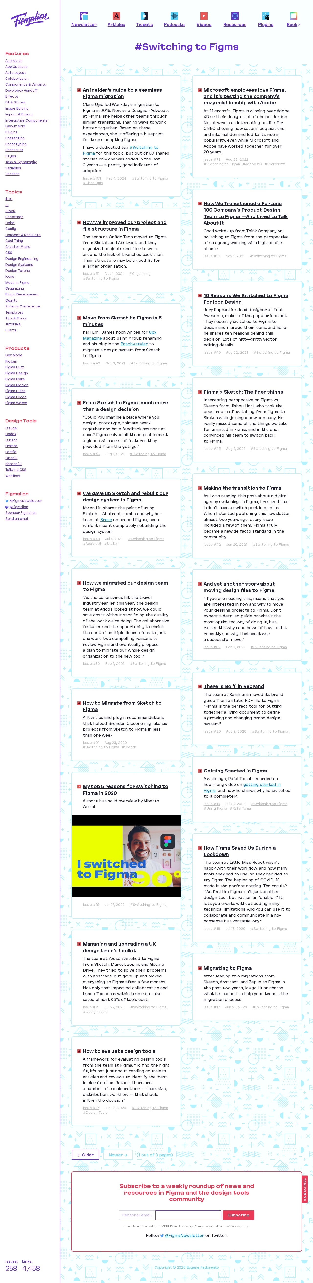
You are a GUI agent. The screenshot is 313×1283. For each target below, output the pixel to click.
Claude (11, 428)
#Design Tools (95, 1012)
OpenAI (11, 458)
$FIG (8, 199)
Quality (11, 300)
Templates (14, 312)
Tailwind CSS (15, 470)
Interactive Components (26, 120)
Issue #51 (91, 274)
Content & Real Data (23, 235)
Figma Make (15, 379)
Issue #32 (91, 664)
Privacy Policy (203, 1226)
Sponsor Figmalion (20, 513)
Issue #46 (212, 352)
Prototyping (16, 144)
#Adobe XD (252, 164)
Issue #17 (91, 1108)
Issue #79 (212, 159)
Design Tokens (17, 270)
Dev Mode (13, 355)
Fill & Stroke (15, 102)
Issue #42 (212, 544)
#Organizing (140, 274)
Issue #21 (91, 743)
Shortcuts (14, 150)
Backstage (14, 217)
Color (10, 223)
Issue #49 (91, 363)
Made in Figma (17, 282)
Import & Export (19, 114)
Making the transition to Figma (242, 488)
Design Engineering (21, 259)
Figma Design (16, 373)
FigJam (11, 361)
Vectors (12, 174)
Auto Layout (15, 73)
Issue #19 (91, 905)
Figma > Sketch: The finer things (243, 392)
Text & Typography (21, 162)
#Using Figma (215, 808)
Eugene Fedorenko (203, 1267)
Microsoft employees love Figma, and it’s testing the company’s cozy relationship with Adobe (245, 96)
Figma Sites (15, 391)
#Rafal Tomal (241, 808)
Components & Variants (25, 84)
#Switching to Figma (150, 178)
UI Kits (10, 330)
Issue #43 (91, 539)
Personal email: (137, 1215)
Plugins (11, 132)
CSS (8, 253)
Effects (11, 96)
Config (10, 229)
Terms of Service (229, 1226)
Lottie (10, 452)
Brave (106, 519)
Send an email (17, 519)
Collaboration (17, 78)
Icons (9, 276)
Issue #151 (92, 178)
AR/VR (10, 211)
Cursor (11, 440)
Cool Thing (14, 241)
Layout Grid (15, 126)
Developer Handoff (21, 90)
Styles (10, 156)
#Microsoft (274, 164)
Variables (13, 168)
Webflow (12, 476)
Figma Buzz (14, 367)
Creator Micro (17, 247)
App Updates (16, 66)
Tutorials (13, 324)
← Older (85, 1155)
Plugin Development (22, 294)
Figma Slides (15, 397)
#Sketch (111, 543)
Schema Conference (22, 306)
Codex (10, 434)
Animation (13, 61)
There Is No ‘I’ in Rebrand (234, 686)
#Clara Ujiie (93, 183)
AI (6, 205)
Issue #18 (212, 929)
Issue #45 (91, 454)
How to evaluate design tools (119, 1051)
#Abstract (92, 543)
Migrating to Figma (228, 968)
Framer (11, 446)
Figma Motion (16, 385)
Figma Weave (16, 403)
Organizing (14, 288)
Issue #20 (212, 731)
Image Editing (17, 108)
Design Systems (19, 265)
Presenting (15, 138)
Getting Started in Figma (235, 770)
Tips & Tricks (16, 318)
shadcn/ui (13, 464)
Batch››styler (134, 344)
